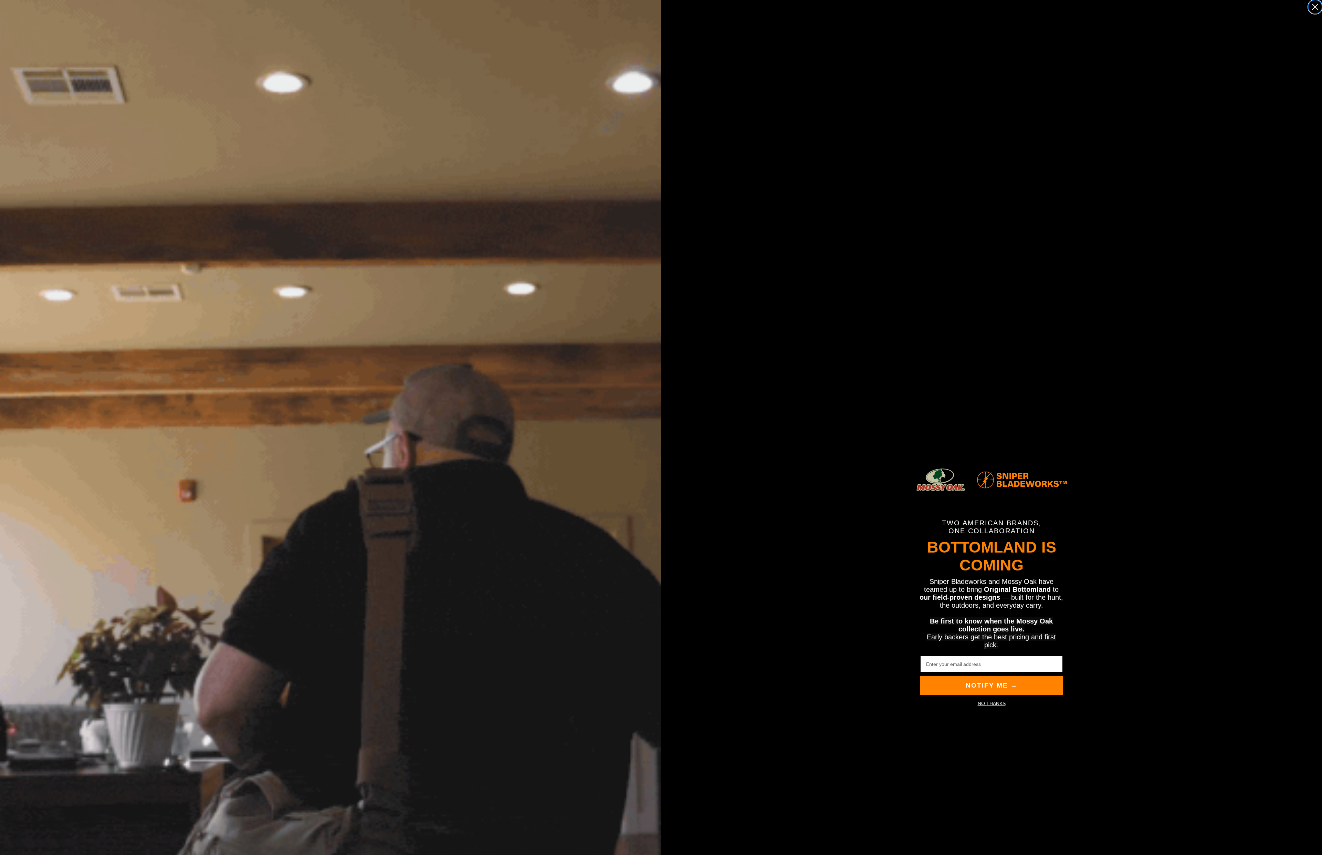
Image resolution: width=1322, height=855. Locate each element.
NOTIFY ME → (992, 685)
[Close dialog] (1315, 7)
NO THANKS (992, 703)
